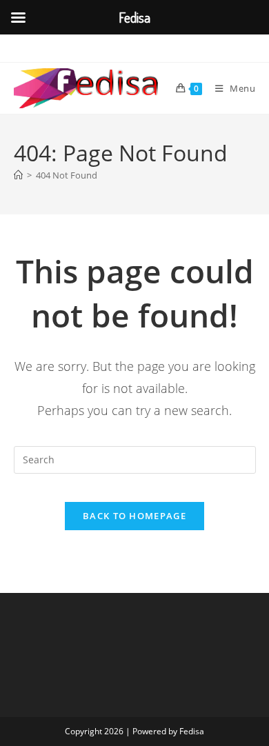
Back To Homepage (134, 516)
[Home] (18, 175)
